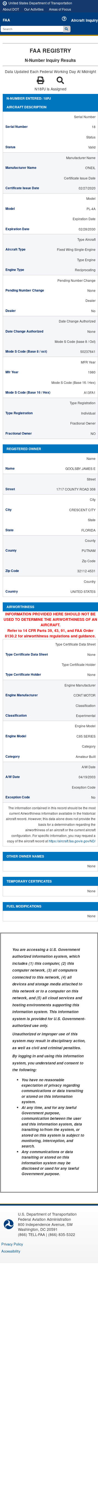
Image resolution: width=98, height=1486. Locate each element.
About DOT (11, 9)
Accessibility (10, 1251)
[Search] (67, 29)
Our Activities (34, 9)
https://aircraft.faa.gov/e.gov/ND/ (72, 841)
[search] (32, 29)
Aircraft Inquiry (84, 20)
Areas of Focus (60, 9)
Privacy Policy (12, 1244)
